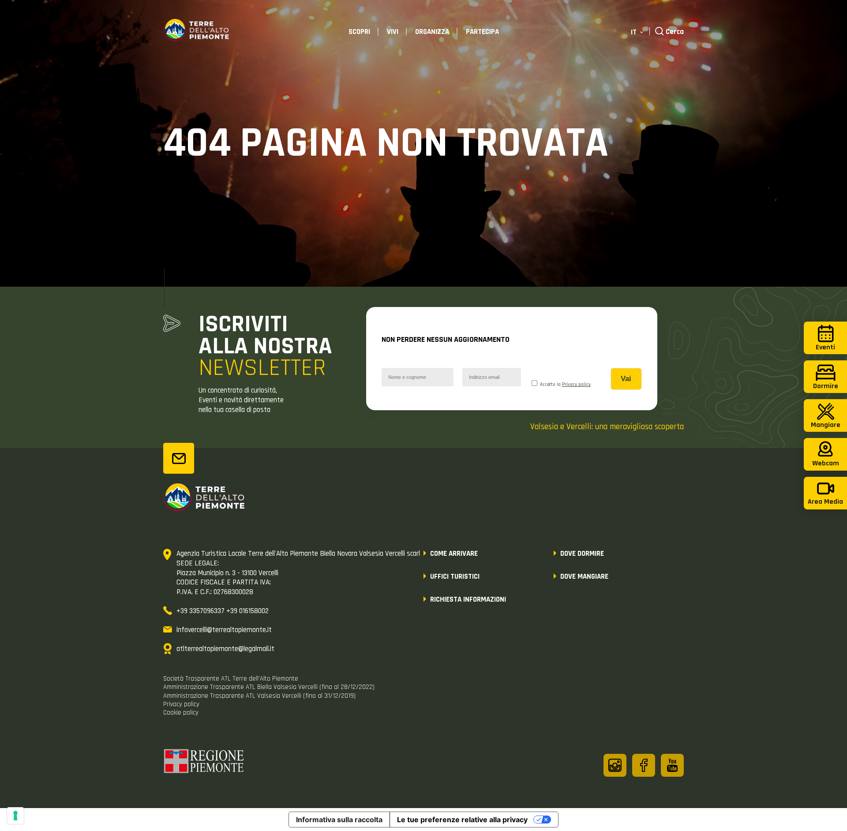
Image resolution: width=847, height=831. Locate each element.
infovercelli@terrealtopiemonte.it (224, 630)
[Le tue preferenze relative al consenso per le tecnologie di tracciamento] (15, 815)
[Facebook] (643, 765)
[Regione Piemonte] (204, 763)
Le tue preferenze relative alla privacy (462, 819)
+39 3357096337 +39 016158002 (222, 611)
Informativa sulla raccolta (339, 819)
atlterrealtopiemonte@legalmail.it (225, 649)
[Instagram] (614, 765)
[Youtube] (672, 765)
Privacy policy (576, 385)
